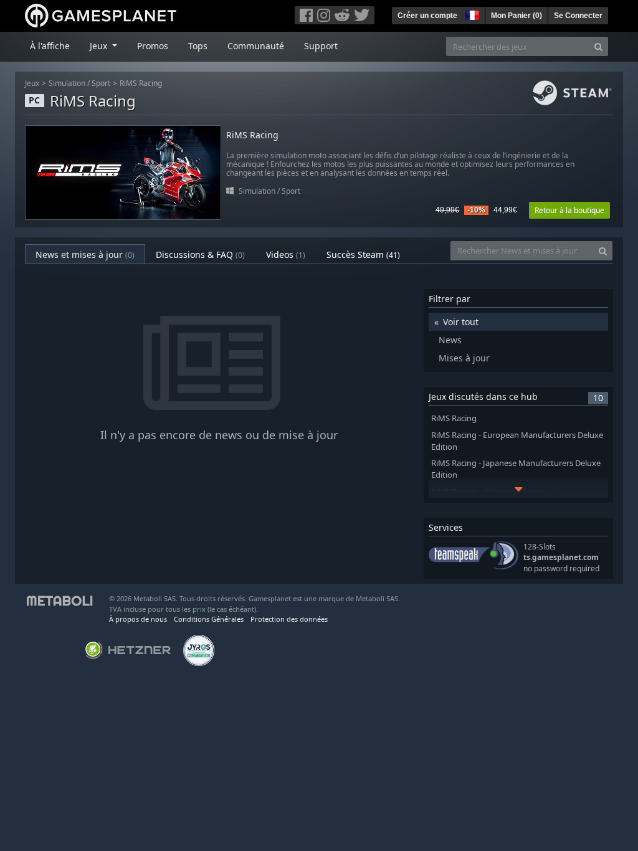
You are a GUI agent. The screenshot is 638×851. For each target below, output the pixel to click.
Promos (152, 46)
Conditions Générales (209, 619)
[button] (471, 13)
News (450, 340)
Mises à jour (464, 358)
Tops (197, 46)
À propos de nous (138, 619)
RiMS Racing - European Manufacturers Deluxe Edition (517, 441)
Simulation (67, 83)
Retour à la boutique (569, 210)
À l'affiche (50, 46)
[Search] (598, 46)
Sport (101, 83)
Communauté (255, 46)
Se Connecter (578, 15)
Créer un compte (427, 15)
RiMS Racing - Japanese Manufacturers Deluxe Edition (516, 469)
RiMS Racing (141, 83)
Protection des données (289, 619)
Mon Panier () (516, 15)
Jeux (32, 83)
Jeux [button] (100, 46)
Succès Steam (363, 254)
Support (321, 46)
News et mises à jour (85, 254)
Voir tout (460, 322)
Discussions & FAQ (200, 254)
